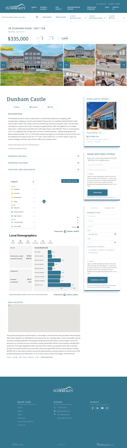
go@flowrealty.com (63, 411)
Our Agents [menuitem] (58, 8)
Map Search (47, 17)
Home (9, 357)
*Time (88, 239)
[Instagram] (107, 408)
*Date (89, 230)
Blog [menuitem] (107, 7)
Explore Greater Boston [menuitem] (73, 8)
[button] (37, 17)
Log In (112, 4)
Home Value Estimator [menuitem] (91, 8)
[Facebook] (93, 408)
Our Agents (98, 141)
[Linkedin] (98, 408)
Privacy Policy (91, 287)
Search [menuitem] (34, 7)
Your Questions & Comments (95, 246)
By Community (75, 18)
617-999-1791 (102, 4)
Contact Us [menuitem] (115, 8)
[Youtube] (102, 408)
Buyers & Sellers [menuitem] (43, 8)
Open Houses (61, 17)
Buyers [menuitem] (20, 411)
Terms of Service (101, 287)
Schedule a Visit (109, 208)
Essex (25, 357)
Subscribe (97, 192)
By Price (112, 18)
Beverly (31, 357)
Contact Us (90, 141)
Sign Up (118, 4)
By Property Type (95, 18)
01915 (37, 357)
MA (20, 357)
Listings (15, 357)
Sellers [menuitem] (20, 414)
